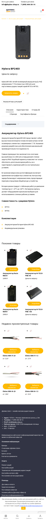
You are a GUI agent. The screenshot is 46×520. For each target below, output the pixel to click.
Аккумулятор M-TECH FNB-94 (34, 274)
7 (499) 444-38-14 (28, 4)
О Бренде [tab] (13, 114)
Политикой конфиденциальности (30, 505)
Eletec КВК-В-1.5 (31, 391)
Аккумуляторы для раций (33, 18)
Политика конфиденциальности (12, 495)
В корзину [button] (13, 269)
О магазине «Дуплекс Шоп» (11, 448)
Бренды (4, 445)
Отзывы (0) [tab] (36, 110)
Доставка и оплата (8, 484)
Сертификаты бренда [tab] (28, 114)
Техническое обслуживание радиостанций (16, 470)
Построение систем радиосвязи (12, 475)
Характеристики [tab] (23, 110)
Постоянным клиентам (9, 490)
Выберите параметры (12, 351)
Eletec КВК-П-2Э (9, 356)
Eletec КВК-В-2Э (9, 391)
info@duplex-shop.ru (10, 4)
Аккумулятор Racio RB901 (10, 311)
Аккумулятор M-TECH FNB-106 (34, 311)
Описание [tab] (9, 110)
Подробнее (36, 269)
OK (23, 508)
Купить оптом (6, 453)
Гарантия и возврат (8, 487)
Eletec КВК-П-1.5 (31, 356)
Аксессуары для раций (16, 18)
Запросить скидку (11, 93)
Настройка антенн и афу (10, 473)
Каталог (4, 18)
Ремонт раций (6, 465)
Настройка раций (8, 467)
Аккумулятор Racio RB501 (10, 274)
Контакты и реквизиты (9, 456)
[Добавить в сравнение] (28, 93)
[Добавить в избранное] (23, 93)
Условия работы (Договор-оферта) (14, 492)
